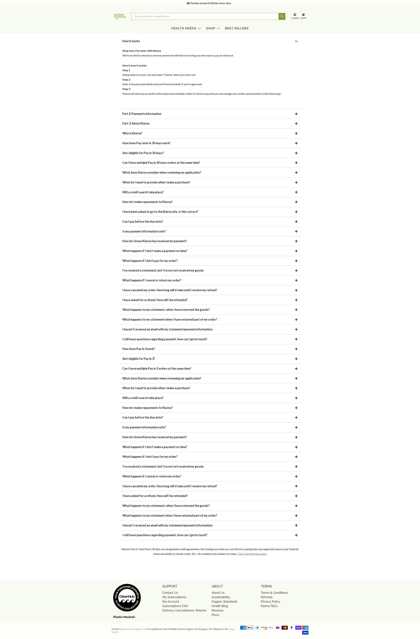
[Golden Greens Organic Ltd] (119, 16)
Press (215, 615)
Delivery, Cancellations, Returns (184, 610)
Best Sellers (237, 28)
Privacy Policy (270, 601)
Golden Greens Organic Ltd (133, 629)
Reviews (217, 610)
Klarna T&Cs (269, 606)
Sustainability (221, 597)
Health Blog (220, 606)
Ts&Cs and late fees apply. (252, 553)
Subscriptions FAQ (175, 606)
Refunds (267, 597)
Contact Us (170, 592)
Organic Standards (224, 601)
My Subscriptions (174, 597)
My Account (170, 601)
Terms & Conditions (274, 592)
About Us (218, 592)
